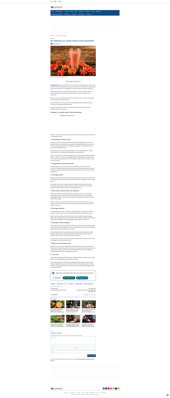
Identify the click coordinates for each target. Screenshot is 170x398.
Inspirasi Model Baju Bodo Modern (58, 289)
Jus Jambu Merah (79, 283)
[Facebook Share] (84, 295)
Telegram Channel (83, 277)
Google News (58, 277)
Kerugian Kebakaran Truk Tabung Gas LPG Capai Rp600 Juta (86, 290)
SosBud (66, 11)
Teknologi (87, 11)
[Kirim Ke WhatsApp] (95, 295)
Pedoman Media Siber (90, 392)
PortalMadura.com (56, 43)
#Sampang (74, 14)
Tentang (66, 392)
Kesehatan (52, 38)
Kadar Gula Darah (88, 283)
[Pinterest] (109, 388)
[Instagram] (111, 388)
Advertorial (98, 11)
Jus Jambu (70, 283)
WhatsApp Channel (70, 277)
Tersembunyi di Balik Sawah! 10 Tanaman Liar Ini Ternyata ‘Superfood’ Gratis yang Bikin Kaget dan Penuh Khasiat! (57, 325)
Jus (65, 283)
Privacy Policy (103, 392)
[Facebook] (104, 388)
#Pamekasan (81, 14)
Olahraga (81, 11)
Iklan (83, 392)
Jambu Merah (60, 283)
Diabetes (53, 283)
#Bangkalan (67, 14)
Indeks (55, 1)
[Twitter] (106, 388)
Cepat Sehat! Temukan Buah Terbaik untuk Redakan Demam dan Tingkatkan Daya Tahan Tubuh (57, 311)
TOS (97, 392)
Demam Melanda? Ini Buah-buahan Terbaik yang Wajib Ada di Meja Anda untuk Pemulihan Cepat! (72, 311)
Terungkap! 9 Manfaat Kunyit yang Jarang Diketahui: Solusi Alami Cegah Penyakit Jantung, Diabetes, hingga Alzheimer (73, 325)
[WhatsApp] (113, 388)
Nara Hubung (72, 392)
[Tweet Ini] (87, 295)
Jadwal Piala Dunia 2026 (56, 14)
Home (52, 11)
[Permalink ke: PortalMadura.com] (51, 43)
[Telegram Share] (92, 295)
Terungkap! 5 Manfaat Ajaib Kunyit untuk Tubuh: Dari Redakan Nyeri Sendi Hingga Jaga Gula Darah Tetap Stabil (88, 325)
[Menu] (51, 1)
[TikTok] (116, 389)
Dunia (92, 11)
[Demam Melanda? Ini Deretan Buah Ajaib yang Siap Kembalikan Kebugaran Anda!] (89, 304)
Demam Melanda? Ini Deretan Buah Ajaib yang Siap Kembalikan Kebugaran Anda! (88, 310)
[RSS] (118, 388)
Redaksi (78, 392)
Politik (71, 11)
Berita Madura (59, 11)
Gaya (76, 11)
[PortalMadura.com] (56, 7)
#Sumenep (88, 14)
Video (60, 1)
